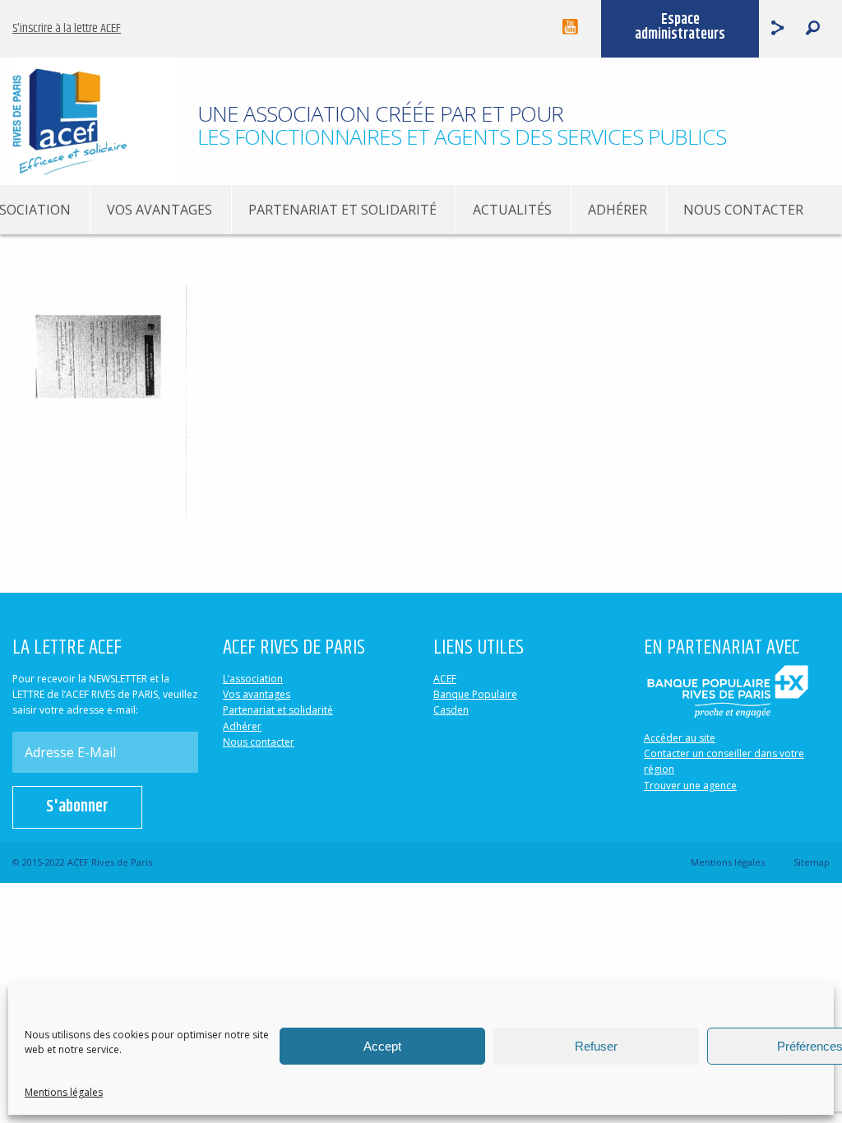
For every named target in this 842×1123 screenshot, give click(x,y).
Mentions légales (64, 1092)
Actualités (512, 210)
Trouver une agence (690, 786)
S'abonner (77, 807)
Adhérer (617, 210)
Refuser (596, 1046)
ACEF (444, 679)
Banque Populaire (475, 694)
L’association (253, 679)
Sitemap (811, 862)
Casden (451, 710)
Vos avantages (159, 210)
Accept (382, 1046)
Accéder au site (679, 738)
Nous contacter (743, 210)
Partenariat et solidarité (342, 210)
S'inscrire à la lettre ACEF (66, 28)
